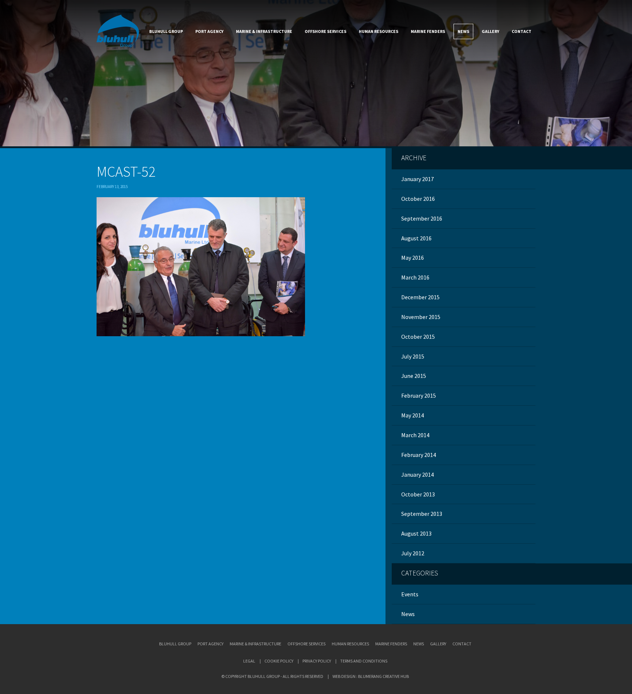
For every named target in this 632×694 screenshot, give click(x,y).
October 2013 (418, 494)
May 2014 (412, 415)
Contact (521, 31)
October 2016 (418, 198)
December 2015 (420, 297)
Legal (249, 661)
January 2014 (417, 474)
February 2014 (418, 454)
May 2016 (412, 257)
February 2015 (418, 395)
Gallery (490, 31)
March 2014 (415, 435)
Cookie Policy (278, 661)
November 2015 (420, 316)
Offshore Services (325, 31)
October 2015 (418, 336)
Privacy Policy (316, 661)
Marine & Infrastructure (264, 31)
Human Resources (378, 31)
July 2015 (412, 356)
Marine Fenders (428, 31)
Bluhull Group (166, 31)
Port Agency (209, 31)
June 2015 (413, 375)
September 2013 (421, 513)
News (463, 31)
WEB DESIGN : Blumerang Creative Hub (370, 676)
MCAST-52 (126, 171)
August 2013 (416, 533)
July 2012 (412, 553)
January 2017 (417, 179)
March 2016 (415, 277)
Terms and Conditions (363, 661)
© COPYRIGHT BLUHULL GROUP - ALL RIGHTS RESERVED (272, 676)
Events (409, 594)
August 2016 (416, 238)
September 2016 (421, 218)
